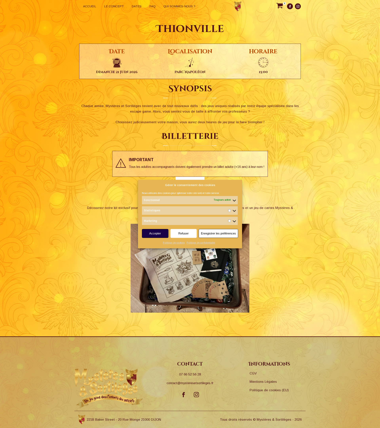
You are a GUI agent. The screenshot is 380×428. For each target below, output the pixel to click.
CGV (253, 373)
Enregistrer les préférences (218, 233)
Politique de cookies (174, 243)
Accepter (155, 233)
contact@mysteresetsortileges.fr (190, 383)
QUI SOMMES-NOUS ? (179, 6)
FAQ (152, 6)
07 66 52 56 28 (190, 374)
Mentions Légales (263, 382)
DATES (137, 6)
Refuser (183, 233)
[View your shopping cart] (279, 6)
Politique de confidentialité (201, 243)
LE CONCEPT (114, 6)
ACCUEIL (89, 6)
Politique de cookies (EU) (269, 390)
